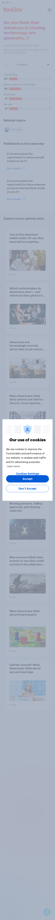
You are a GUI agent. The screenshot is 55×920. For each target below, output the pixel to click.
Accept (28, 479)
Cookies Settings (27, 473)
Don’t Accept (28, 488)
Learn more (13, 466)
